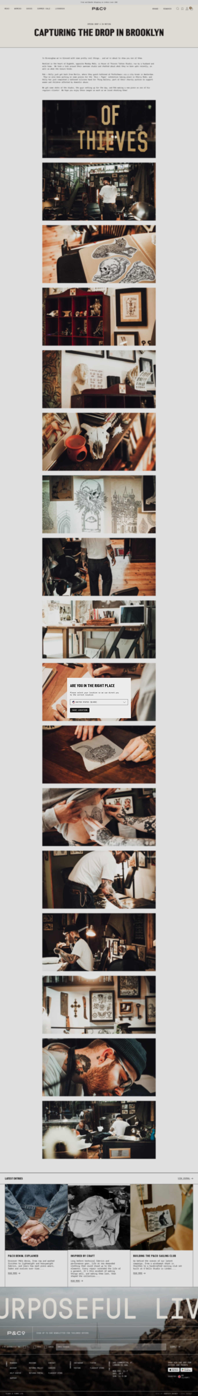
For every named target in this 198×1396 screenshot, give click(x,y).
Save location (79, 710)
